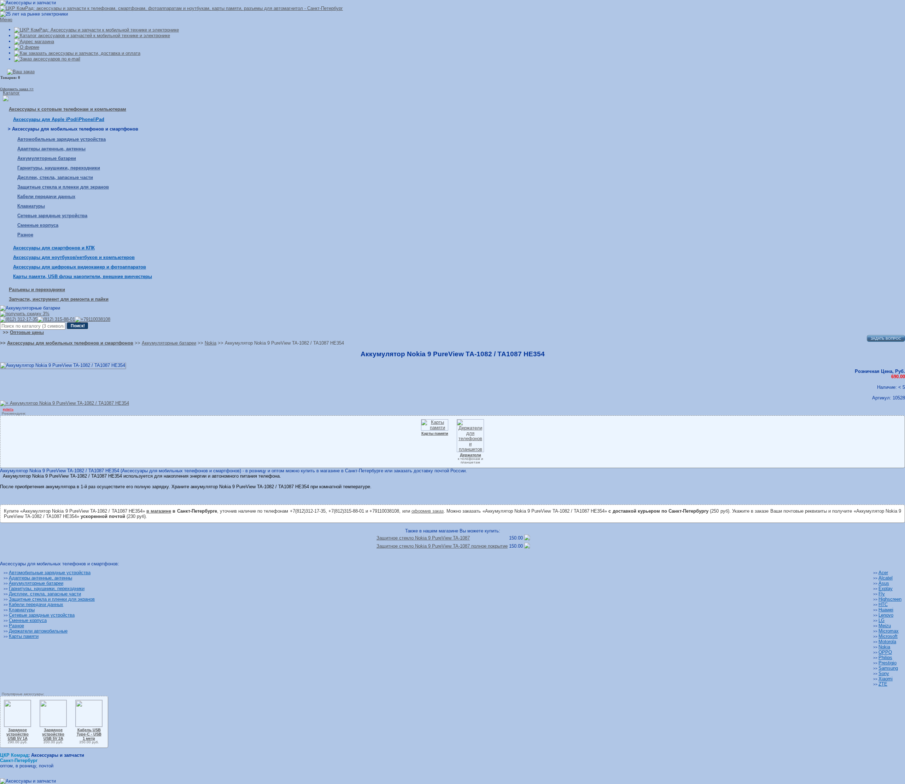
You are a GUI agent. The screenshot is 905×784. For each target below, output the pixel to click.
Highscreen (889, 599)
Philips (885, 657)
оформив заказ (427, 511)
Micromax (888, 631)
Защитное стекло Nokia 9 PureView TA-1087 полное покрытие (442, 546)
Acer (883, 572)
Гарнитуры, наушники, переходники (58, 168)
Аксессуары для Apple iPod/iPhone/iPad (58, 119)
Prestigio (887, 662)
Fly (881, 593)
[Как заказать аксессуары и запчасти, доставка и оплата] (77, 53)
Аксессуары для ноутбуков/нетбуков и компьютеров (74, 257)
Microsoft (888, 636)
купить (8, 409)
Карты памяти (24, 636)
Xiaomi (885, 678)
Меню (6, 19)
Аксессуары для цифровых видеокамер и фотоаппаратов (79, 267)
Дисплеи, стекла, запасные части (55, 177)
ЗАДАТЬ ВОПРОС (886, 338)
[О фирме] (26, 47)
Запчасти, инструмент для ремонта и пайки (59, 299)
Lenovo (885, 615)
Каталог (11, 93)
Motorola (887, 641)
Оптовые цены (27, 332)
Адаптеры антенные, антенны (51, 148)
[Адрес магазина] (34, 41)
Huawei (885, 609)
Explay (885, 588)
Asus (883, 583)
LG (881, 620)
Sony (883, 673)
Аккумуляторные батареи (46, 158)
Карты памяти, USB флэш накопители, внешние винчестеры (82, 276)
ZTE (882, 684)
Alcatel (885, 578)
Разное (25, 234)
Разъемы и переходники (37, 289)
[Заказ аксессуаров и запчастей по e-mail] (47, 59)
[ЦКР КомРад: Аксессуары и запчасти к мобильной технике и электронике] (171, 8)
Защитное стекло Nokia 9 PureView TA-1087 (423, 538)
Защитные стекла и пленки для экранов (63, 187)
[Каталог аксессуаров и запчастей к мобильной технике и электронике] (92, 35)
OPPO (885, 652)
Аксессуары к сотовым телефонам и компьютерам (67, 109)
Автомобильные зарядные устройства (61, 139)
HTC (883, 604)
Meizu (884, 625)
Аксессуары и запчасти (57, 755)
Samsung (888, 668)
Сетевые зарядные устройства (52, 215)
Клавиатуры (31, 206)
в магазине (158, 511)
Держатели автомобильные (38, 631)
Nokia (884, 647)
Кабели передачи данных (46, 196)
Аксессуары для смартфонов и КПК (54, 247)
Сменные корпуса (37, 225)
